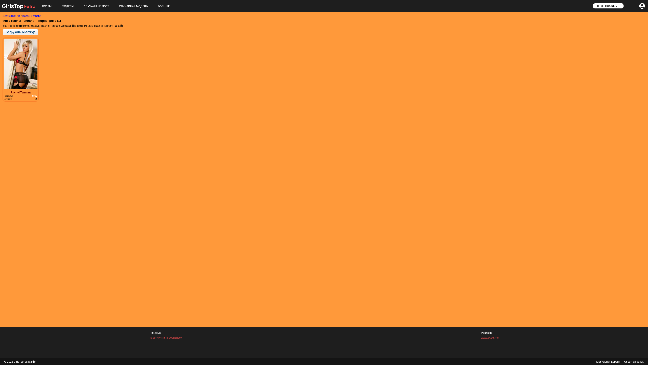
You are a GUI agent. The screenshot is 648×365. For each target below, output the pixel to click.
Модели (68, 6)
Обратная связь (634, 361)
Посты (47, 6)
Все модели (9, 15)
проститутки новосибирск (166, 337)
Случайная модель (133, 6)
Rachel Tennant (31, 15)
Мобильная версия (608, 361)
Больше (164, 6)
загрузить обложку (20, 32)
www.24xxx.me (490, 337)
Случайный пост (96, 6)
